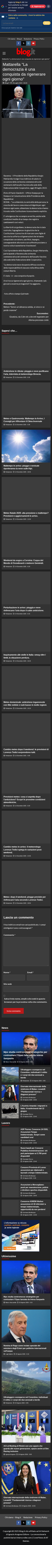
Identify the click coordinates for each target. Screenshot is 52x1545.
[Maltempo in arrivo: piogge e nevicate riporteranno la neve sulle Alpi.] (26, 446)
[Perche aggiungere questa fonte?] (48, 6)
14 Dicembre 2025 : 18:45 (23, 472)
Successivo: (29, 316)
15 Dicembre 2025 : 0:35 (22, 424)
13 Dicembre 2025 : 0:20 (22, 805)
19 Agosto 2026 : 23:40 (30, 1116)
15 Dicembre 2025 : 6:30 (22, 377)
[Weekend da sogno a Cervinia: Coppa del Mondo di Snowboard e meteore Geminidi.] (26, 540)
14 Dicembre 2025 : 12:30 (23, 519)
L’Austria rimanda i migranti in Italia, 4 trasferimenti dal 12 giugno (34, 1108)
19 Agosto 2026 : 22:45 (30, 1161)
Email (30, 972)
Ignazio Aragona (10, 1454)
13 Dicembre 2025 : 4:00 (22, 755)
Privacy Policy (39, 39)
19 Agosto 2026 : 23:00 (30, 1143)
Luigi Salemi (9, 1354)
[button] (4, 60)
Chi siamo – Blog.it (15, 39)
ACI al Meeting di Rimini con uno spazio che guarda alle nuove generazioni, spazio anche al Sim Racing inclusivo (26, 1448)
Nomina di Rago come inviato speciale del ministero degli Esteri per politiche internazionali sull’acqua (25, 1348)
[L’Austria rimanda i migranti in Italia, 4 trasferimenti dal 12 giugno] (10, 1111)
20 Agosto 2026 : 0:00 (25, 1454)
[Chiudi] (6, 6)
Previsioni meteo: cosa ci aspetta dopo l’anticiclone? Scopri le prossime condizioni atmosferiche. (24, 800)
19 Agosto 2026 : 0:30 (29, 1178)
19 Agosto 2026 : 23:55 (30, 1100)
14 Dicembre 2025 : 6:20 (22, 566)
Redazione (28, 39)
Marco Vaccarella (11, 1062)
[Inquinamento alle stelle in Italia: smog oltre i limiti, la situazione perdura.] (26, 635)
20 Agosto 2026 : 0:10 (22, 1354)
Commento (9, 935)
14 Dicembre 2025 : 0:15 (22, 614)
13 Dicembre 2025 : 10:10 (23, 708)
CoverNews (38, 1537)
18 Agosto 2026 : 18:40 (30, 1195)
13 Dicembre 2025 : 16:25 (23, 661)
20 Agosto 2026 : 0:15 (25, 1062)
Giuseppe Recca (28, 1114)
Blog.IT (7, 83)
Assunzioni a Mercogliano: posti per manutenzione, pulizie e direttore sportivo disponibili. (34, 1187)
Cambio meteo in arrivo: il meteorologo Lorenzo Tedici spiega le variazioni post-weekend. (23, 850)
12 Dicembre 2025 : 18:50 (23, 903)
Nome (7, 972)
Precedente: (24, 307)
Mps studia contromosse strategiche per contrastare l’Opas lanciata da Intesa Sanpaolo (25, 1055)
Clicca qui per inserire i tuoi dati (12, 28)
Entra (47, 23)
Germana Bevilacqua (29, 1097)
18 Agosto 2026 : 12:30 (30, 1215)
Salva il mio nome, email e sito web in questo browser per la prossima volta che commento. (25, 1000)
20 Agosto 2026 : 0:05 (38, 1080)
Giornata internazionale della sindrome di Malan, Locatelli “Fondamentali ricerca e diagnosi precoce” (25, 1500)
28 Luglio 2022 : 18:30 (19, 83)
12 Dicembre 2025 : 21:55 (23, 856)
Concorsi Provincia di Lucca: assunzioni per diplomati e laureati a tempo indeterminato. (34, 1170)
